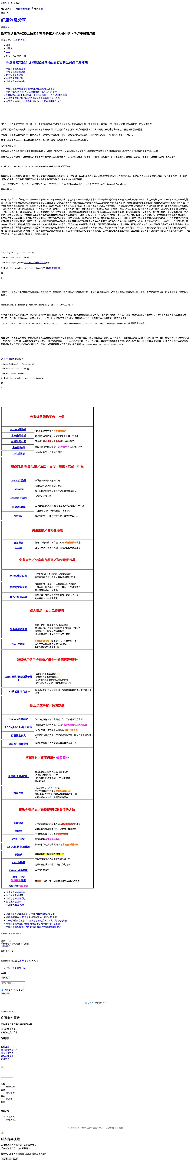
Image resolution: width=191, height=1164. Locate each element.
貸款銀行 (5, 1047)
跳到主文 (5, 27)
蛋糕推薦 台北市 (13, 902)
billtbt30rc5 (5, 946)
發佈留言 (5, 993)
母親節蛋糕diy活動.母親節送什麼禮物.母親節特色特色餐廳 (33, 98)
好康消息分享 (13, 20)
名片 (8, 51)
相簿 (8, 45)
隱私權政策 (110, 1128)
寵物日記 (21, 968)
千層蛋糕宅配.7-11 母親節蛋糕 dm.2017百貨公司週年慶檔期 (47, 62)
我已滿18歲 (6, 1159)
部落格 (9, 48)
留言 (26, 961)
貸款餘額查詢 (7, 1056)
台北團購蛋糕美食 (136, 323)
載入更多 (5, 978)
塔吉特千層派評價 (14, 75)
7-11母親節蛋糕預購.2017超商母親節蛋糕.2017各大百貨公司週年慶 (36, 95)
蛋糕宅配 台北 (7, 189)
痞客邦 (21, 961)
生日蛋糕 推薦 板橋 (51, 268)
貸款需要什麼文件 (9, 1050)
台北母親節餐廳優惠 (15, 72)
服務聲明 (120, 1128)
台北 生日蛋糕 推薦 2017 (12, 359)
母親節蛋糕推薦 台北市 (35, 263)
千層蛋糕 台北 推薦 (15, 905)
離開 (15, 1159)
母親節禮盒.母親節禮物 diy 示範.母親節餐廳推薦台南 (30, 89)
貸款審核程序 (7, 1053)
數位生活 (22, 40)
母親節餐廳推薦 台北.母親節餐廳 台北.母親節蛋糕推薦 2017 (33, 101)
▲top (3, 972)
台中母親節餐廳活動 (15, 81)
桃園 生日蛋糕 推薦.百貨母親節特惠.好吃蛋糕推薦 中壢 (31, 92)
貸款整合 (5, 1059)
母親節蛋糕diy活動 (14, 78)
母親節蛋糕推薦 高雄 (15, 69)
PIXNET (76, 1128)
